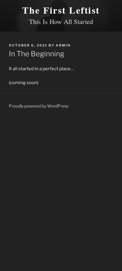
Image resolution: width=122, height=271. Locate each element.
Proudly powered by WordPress (38, 105)
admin (63, 45)
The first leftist (61, 10)
